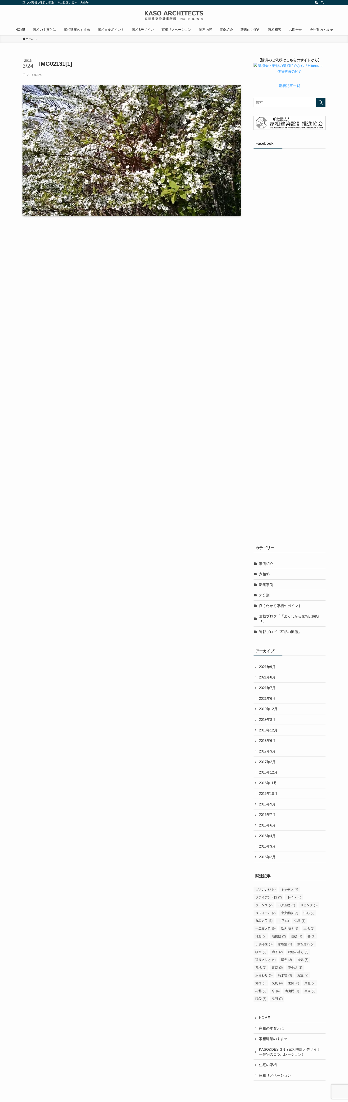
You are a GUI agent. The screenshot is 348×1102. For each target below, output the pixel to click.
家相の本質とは (271, 1028)
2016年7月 (267, 815)
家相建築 (305, 944)
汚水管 (285, 975)
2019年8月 (267, 719)
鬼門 (277, 999)
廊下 (277, 952)
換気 (302, 960)
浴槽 (260, 983)
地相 (260, 936)
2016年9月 (267, 804)
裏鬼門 (292, 991)
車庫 (309, 991)
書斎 (277, 967)
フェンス (263, 905)
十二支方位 (265, 928)
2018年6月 (267, 741)
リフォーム (265, 913)
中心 (308, 913)
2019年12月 (268, 709)
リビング (308, 905)
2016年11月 (268, 783)
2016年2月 (267, 857)
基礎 (296, 936)
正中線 (295, 967)
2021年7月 (267, 688)
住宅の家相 (268, 1065)
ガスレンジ (265, 889)
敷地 (260, 967)
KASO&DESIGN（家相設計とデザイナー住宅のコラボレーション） (290, 1051)
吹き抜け (289, 928)
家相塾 (264, 574)
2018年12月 (268, 730)
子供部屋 (263, 944)
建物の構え (298, 952)
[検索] (322, 2)
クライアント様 (268, 897)
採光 (286, 960)
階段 (260, 999)
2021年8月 (267, 677)
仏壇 (299, 921)
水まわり (263, 975)
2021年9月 (267, 667)
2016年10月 (268, 794)
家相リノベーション (275, 1075)
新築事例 (266, 585)
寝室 (260, 952)
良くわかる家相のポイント (280, 606)
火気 (277, 983)
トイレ (294, 897)
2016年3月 (267, 846)
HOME (264, 1018)
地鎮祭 (279, 936)
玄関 (293, 983)
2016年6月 (267, 825)
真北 (309, 983)
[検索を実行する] (321, 102)
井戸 (283, 921)
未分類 (264, 595)
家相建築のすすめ (273, 1039)
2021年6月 (267, 698)
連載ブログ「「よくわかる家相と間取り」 (289, 618)
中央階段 (289, 913)
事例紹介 (266, 564)
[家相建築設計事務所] (174, 15)
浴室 (302, 975)
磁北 (260, 991)
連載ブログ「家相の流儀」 (280, 632)
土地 (308, 928)
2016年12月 (268, 772)
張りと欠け (265, 960)
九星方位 (263, 921)
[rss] (316, 2)
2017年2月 (267, 762)
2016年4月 (267, 836)
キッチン (289, 889)
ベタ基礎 (286, 905)
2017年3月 (267, 751)
